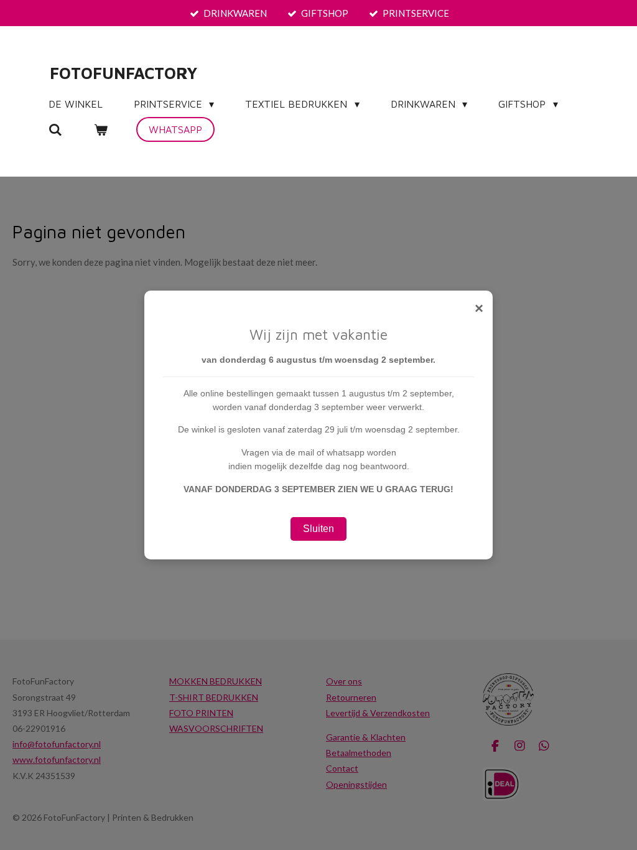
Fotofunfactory (123, 72)
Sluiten (318, 528)
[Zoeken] (55, 129)
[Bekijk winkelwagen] (100, 129)
